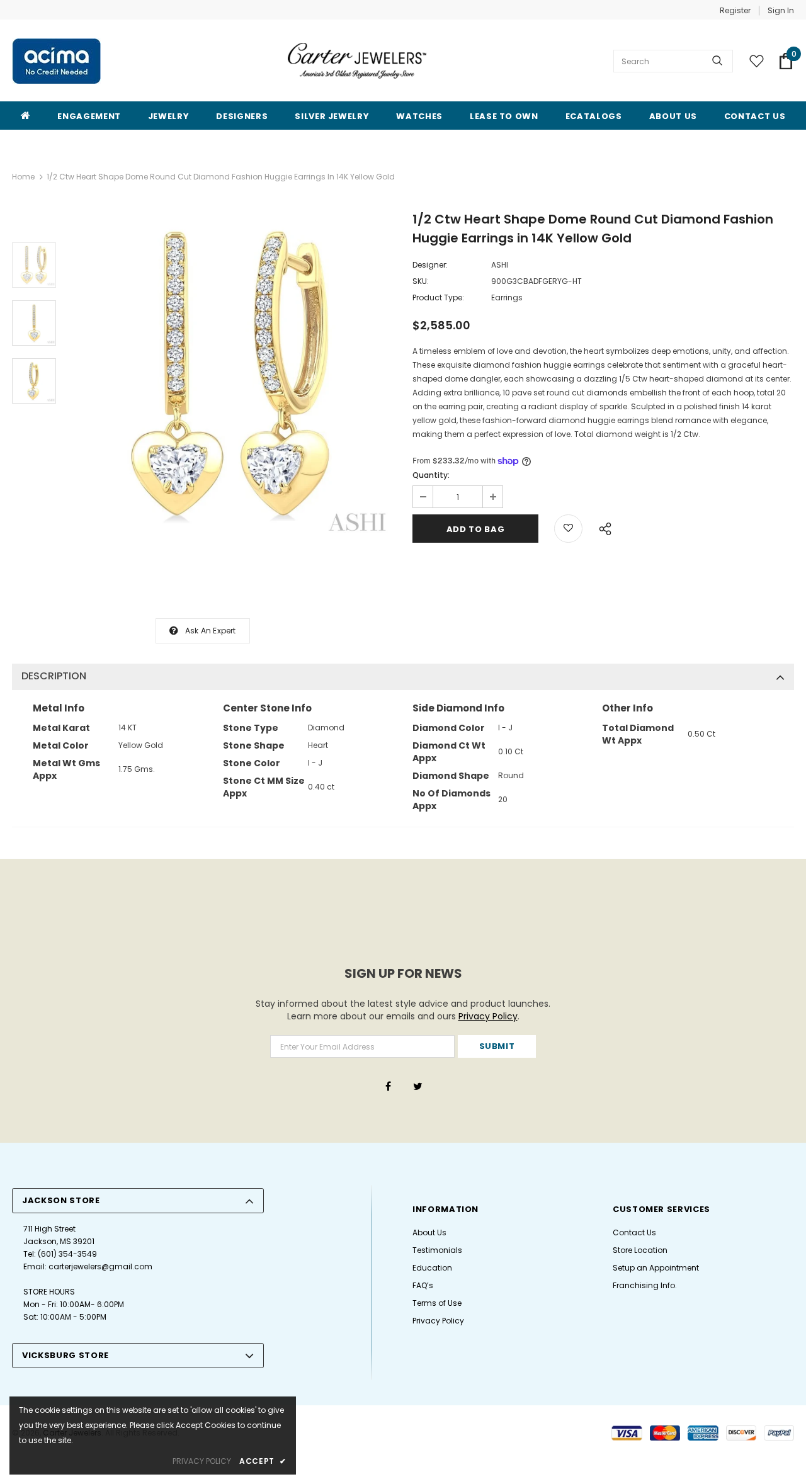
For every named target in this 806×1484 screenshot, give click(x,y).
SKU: (420, 281)
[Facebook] (388, 1085)
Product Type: (438, 297)
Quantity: (431, 475)
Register (735, 10)
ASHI (499, 264)
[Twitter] (417, 1085)
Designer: (430, 264)
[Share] (601, 527)
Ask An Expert (210, 630)
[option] (231, 376)
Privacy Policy (488, 1016)
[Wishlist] (568, 528)
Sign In (781, 10)
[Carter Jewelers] (357, 60)
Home (23, 176)
